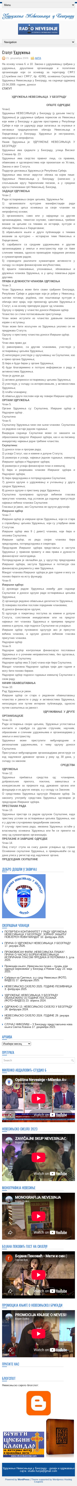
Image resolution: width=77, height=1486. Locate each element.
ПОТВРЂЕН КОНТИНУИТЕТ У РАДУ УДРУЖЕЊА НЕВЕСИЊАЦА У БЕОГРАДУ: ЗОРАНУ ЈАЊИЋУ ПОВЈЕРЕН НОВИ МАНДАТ (36, 934)
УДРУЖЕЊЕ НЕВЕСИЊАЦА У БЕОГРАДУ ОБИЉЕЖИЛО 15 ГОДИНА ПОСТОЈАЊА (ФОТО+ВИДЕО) (31, 998)
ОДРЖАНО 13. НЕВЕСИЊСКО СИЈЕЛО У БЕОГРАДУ (38, 1006)
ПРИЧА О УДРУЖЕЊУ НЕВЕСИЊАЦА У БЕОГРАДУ (38, 943)
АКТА (38, 58)
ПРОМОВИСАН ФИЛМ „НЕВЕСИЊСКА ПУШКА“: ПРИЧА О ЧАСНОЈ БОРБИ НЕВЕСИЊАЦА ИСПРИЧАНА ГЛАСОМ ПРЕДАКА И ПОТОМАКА (35, 954)
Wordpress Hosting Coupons (53, 1480)
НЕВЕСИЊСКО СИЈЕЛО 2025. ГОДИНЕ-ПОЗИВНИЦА (38, 986)
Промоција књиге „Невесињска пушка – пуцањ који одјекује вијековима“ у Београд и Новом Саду (36, 967)
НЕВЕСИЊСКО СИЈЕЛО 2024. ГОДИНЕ (29, 1015)
